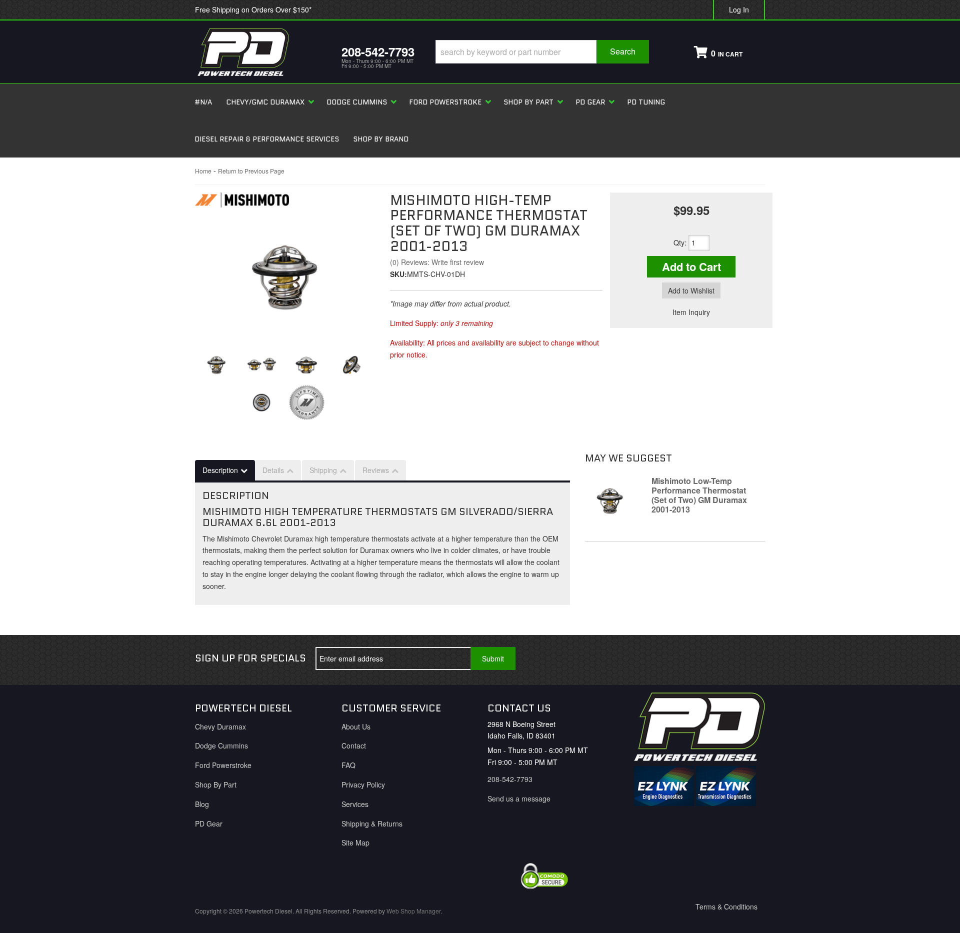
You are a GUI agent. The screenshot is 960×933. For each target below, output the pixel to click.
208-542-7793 (510, 779)
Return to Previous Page (251, 170)
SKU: (398, 274)
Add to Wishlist (691, 291)
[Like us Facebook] (684, 658)
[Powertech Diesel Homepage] (261, 52)
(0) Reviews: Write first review (437, 262)
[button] (542, 52)
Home (203, 170)
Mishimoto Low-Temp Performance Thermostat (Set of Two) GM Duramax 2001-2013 (699, 495)
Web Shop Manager (413, 910)
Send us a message (519, 799)
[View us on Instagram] (750, 658)
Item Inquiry (691, 312)
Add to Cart (691, 266)
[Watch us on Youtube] (716, 658)
